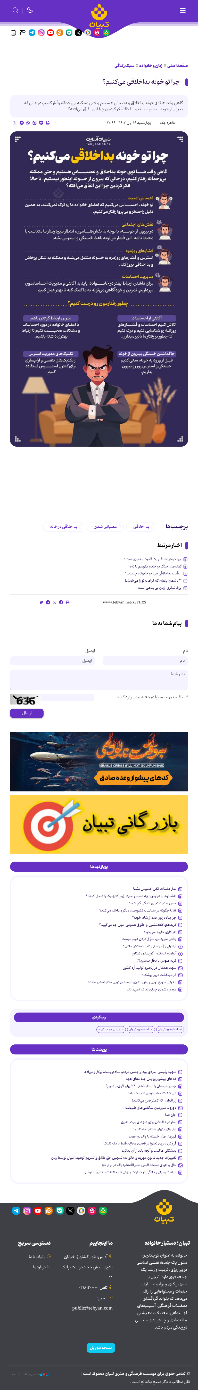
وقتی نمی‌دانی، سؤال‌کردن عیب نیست (149, 939)
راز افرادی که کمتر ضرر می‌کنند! (154, 1100)
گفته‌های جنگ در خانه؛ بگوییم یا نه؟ (155, 566)
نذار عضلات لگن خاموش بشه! (154, 889)
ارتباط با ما (37, 1257)
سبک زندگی (124, 65)
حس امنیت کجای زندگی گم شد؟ (152, 903)
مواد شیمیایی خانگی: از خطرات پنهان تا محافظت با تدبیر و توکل (130, 1172)
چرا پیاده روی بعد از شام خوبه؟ (154, 917)
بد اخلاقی (141, 526)
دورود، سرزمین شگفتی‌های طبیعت (150, 1108)
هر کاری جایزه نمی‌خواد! (159, 932)
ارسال (27, 713)
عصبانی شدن (105, 526)
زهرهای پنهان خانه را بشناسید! (154, 1129)
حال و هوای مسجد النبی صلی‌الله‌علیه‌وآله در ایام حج (139, 1165)
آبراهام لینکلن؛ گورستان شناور (154, 953)
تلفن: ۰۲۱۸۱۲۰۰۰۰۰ (93, 1288)
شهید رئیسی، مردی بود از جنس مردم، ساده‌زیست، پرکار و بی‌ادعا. (129, 1072)
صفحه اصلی (177, 65)
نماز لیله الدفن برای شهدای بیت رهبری (148, 1122)
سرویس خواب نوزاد (111, 1029)
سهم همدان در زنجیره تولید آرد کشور (149, 968)
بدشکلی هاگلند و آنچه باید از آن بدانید (148, 1150)
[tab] (99, 867)
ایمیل (90, 651)
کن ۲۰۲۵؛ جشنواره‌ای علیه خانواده (152, 1093)
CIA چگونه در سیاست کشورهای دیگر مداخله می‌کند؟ (137, 910)
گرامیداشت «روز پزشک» (159, 975)
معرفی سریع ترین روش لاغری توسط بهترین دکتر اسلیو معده (132, 982)
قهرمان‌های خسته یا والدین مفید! (152, 1136)
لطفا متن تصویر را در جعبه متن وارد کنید (152, 697)
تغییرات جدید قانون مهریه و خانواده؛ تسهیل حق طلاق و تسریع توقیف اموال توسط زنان (113, 1158)
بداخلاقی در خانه (63, 526)
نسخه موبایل (101, 1347)
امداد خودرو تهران (170, 1029)
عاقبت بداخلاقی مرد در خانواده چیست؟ (153, 573)
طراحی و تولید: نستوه (26, 1374)
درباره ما (39, 1267)
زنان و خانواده (150, 65)
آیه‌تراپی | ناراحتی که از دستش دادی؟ (149, 946)
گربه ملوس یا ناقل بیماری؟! (156, 960)
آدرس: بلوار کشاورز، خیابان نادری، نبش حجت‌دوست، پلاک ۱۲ (87, 1267)
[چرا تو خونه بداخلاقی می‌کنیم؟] (99, 289)
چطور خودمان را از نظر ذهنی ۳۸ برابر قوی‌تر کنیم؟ (140, 1086)
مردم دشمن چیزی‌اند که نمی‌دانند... (149, 989)
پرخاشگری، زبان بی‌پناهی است (160, 588)
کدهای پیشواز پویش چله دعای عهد (151, 1079)
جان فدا (170, 1115)
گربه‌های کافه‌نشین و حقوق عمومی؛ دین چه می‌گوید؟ (137, 925)
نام (185, 651)
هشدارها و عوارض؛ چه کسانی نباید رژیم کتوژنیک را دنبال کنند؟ (131, 896)
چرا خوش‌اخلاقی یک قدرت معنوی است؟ (153, 559)
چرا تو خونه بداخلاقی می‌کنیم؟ (141, 82)
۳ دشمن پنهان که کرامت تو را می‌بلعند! (153, 580)
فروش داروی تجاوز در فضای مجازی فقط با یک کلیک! (139, 1143)
